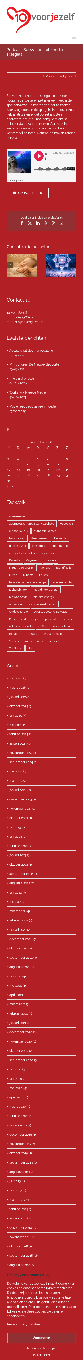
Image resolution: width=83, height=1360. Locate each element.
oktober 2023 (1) (20, 818)
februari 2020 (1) (21, 1116)
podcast (50, 619)
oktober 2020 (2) (21, 1050)
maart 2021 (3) (19, 1004)
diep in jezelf (17, 545)
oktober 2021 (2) (20, 948)
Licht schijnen (18, 589)
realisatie (68, 619)
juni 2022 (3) (17, 892)
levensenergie (62, 582)
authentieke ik (18, 531)
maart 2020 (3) (19, 1106)
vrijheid (54, 641)
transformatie (53, 633)
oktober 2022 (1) (20, 864)
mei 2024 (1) (17, 771)
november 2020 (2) (22, 1041)
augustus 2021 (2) (21, 967)
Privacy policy (17, 1324)
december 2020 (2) (23, 1032)
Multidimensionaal (45, 589)
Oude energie (18, 611)
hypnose (44, 567)
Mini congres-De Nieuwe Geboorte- (34, 364)
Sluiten (35, 1324)
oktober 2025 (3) (20, 706)
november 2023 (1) (22, 808)
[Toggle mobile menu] (74, 37)
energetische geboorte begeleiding (33, 553)
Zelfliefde (15, 648)
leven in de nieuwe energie (27, 582)
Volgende (66, 76)
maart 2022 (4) (19, 911)
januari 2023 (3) (20, 855)
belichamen (17, 538)
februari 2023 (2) (20, 846)
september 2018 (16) (24, 1255)
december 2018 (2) (22, 1227)
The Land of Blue (21, 378)
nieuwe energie (44, 597)
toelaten (14, 633)
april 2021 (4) (18, 995)
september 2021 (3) (23, 957)
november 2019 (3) (22, 1144)
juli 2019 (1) (17, 1181)
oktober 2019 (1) (20, 1153)
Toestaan (32, 633)
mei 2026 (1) (17, 678)
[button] (10, 265)
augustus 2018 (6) (22, 1265)
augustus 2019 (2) (21, 1172)
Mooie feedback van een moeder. (33, 406)
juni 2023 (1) (17, 836)
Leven (43, 575)
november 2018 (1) (22, 1237)
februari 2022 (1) (20, 920)
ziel (30, 648)
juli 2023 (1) (17, 827)
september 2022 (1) (23, 874)
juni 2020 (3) (17, 1078)
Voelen (14, 641)
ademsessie (17, 516)
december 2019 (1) (22, 1134)
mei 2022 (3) (17, 901)
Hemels (50, 560)
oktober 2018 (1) (20, 1246)
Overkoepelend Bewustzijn (52, 611)
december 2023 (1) (22, 799)
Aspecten (66, 523)
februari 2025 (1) (20, 734)
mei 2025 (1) (17, 725)
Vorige (50, 76)
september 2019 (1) (23, 1162)
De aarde (60, 538)
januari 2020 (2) (20, 1125)
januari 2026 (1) (20, 697)
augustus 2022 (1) (21, 883)
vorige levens (34, 641)
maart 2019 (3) (19, 1199)
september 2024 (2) (23, 762)
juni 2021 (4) (17, 976)
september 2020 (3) (23, 1060)
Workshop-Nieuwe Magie (27, 392)
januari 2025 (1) (20, 743)
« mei (11, 486)
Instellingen (41, 1354)
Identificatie (64, 567)
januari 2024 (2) (20, 790)
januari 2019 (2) (20, 1218)
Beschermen (39, 538)
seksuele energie (21, 626)
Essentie (14, 560)
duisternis (38, 545)
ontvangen (16, 604)
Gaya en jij (33, 560)
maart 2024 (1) (19, 780)
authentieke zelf (45, 531)
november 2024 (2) (22, 752)
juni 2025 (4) (17, 715)
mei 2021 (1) (17, 985)
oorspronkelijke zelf (42, 604)
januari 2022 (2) (20, 929)
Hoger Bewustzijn (21, 567)
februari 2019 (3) (20, 1209)
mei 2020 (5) (18, 1088)
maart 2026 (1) (19, 687)
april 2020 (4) (18, 1097)
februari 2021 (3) (20, 1013)
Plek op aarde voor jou (24, 619)
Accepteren (41, 1338)
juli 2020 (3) (17, 1069)
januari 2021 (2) (19, 1023)
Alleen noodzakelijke (41, 1348)
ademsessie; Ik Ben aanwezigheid (31, 523)
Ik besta (28, 575)
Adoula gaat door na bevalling (31, 350)
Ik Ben (13, 575)
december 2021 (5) (22, 939)
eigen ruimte (59, 545)
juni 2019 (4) (17, 1190)
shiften (42, 626)
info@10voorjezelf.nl (28, 322)
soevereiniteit (62, 626)
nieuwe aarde (18, 597)
